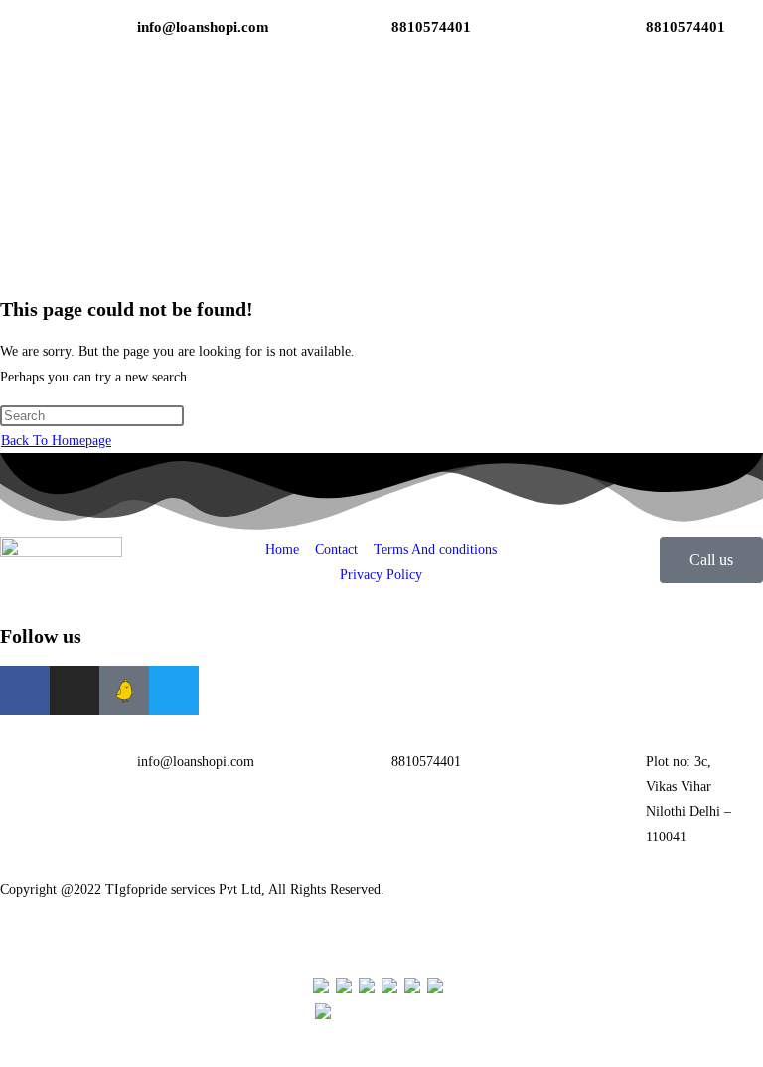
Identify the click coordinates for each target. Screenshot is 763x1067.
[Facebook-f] (25, 690)
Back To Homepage (56, 440)
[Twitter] (174, 690)
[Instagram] (74, 690)
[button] (636, 125)
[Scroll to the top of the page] (5, 1053)
